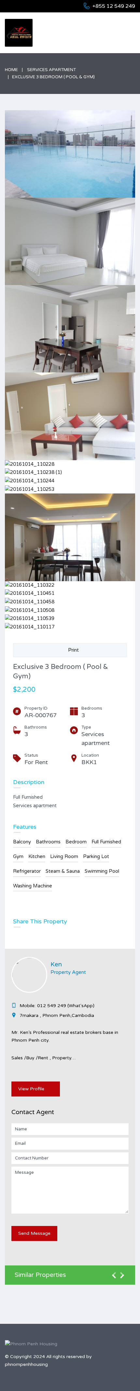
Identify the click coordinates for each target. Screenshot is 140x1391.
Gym (18, 856)
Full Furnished (106, 842)
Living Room (64, 856)
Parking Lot (96, 856)
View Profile (31, 1089)
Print (72, 650)
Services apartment (51, 69)
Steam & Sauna (63, 871)
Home (11, 69)
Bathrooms (48, 842)
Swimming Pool (102, 871)
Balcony (22, 842)
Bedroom (76, 842)
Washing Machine (32, 886)
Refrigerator (27, 871)
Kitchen (36, 856)
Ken (56, 964)
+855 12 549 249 (113, 6)
